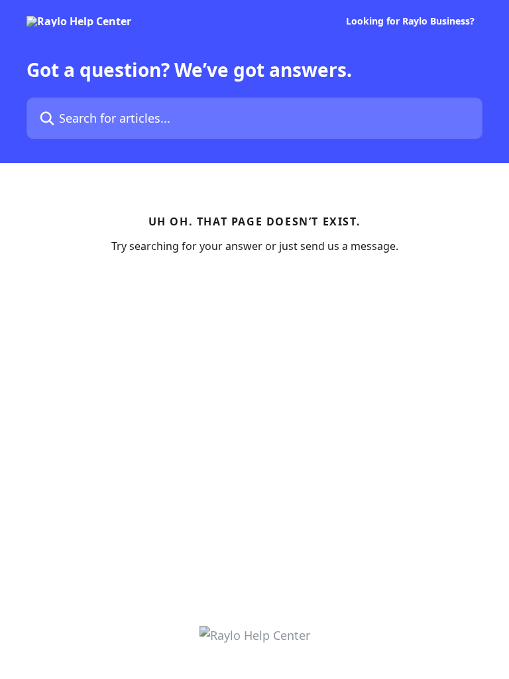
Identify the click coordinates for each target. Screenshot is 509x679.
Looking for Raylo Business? (410, 21)
